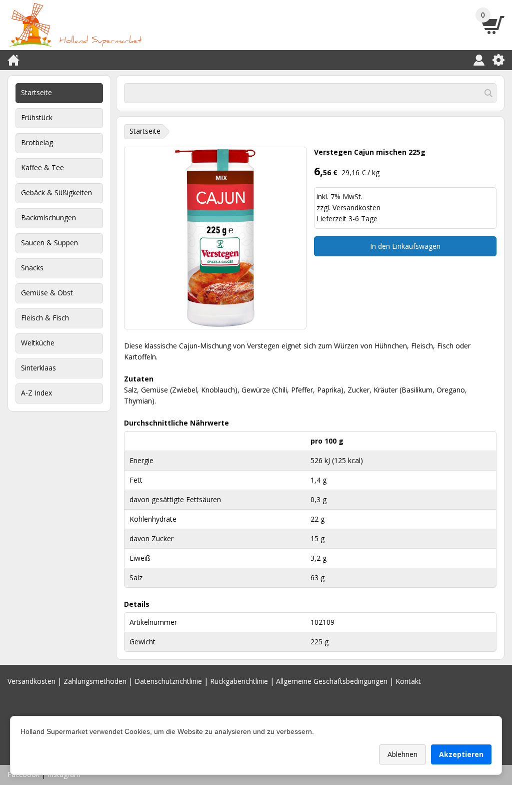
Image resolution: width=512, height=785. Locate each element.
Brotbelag (37, 142)
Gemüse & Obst (47, 292)
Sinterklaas (38, 367)
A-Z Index (36, 393)
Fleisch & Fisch (45, 317)
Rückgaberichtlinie (239, 681)
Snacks (32, 267)
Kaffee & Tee (42, 167)
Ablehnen (403, 754)
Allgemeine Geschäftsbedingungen (332, 681)
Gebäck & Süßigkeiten (56, 192)
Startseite (36, 92)
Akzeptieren (461, 754)
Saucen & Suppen (49, 242)
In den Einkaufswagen (405, 246)
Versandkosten (356, 207)
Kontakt (408, 681)
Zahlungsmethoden (95, 681)
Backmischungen (48, 217)
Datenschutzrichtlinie (168, 681)
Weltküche (37, 342)
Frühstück (36, 117)
